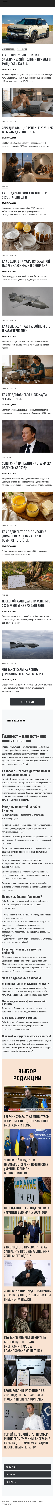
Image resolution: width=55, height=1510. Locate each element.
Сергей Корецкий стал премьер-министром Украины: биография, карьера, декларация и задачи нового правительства (27, 1440)
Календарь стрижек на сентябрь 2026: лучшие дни (25, 194)
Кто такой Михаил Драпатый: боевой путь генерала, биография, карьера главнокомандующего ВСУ (25, 1344)
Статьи (13, 122)
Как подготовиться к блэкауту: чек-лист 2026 (24, 396)
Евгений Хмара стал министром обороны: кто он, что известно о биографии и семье (27, 1120)
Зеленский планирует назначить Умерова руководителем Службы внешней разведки (27, 1295)
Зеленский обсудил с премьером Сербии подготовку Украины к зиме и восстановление (26, 1166)
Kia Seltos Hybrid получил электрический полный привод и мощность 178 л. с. (26, 59)
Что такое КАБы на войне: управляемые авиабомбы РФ (22, 671)
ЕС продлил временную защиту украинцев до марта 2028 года (26, 1210)
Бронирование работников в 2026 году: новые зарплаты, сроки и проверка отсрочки (24, 1394)
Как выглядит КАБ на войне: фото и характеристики (26, 328)
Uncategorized (8, 49)
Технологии (22, 49)
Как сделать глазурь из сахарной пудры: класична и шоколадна (26, 263)
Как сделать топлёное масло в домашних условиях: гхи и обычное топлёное (24, 536)
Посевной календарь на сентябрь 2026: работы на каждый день (26, 603)
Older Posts (27, 701)
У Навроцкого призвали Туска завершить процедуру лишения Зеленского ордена (26, 1251)
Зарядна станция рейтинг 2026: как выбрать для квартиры (27, 129)
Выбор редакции (27, 1074)
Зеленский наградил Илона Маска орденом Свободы (26, 465)
